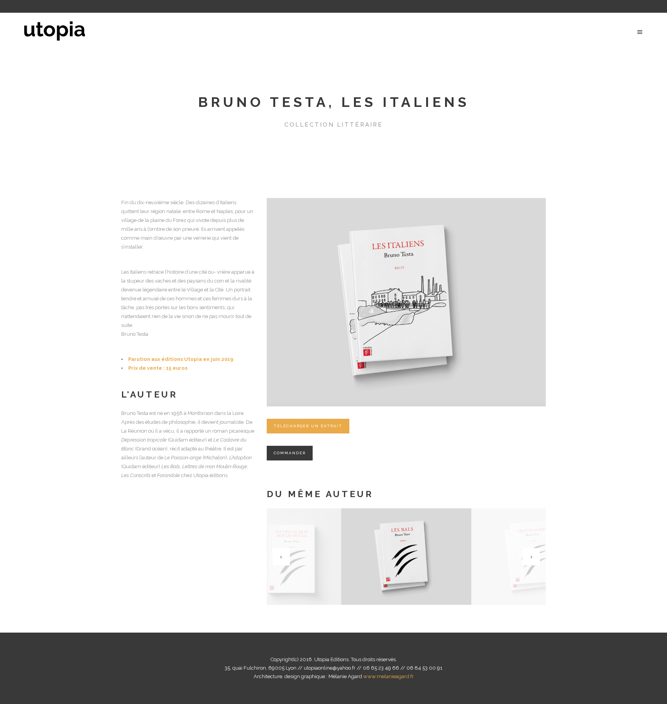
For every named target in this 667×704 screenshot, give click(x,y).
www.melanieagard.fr (388, 676)
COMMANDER (290, 453)
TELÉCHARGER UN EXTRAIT (308, 426)
